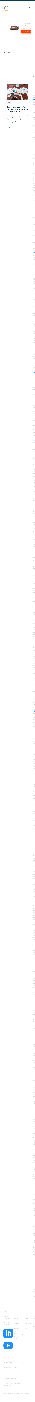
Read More (10, 128)
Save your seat (21, 32)
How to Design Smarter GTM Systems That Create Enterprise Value (17, 109)
